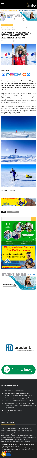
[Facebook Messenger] (28, 74)
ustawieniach (7, 451)
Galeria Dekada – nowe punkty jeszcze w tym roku (19, 403)
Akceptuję (6, 455)
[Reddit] (24, 74)
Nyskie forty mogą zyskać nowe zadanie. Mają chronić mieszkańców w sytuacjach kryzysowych (19, 394)
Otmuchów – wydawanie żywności (14, 391)
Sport (3, 25)
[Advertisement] (18, 316)
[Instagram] (12, 74)
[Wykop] (20, 74)
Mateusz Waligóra (12, 211)
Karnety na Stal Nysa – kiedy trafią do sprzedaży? (19, 400)
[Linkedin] (8, 74)
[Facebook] (3, 74)
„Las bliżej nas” (9, 413)
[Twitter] (16, 74)
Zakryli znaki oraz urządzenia (13, 410)
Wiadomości (9, 25)
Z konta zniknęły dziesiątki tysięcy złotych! (17, 398)
